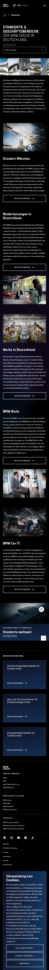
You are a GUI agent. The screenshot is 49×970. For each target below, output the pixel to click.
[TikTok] (32, 837)
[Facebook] (25, 837)
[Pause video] (41, 609)
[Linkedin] (4, 837)
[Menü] (44, 5)
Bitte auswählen (11, 50)
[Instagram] (11, 837)
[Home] (4, 14)
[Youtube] (18, 837)
